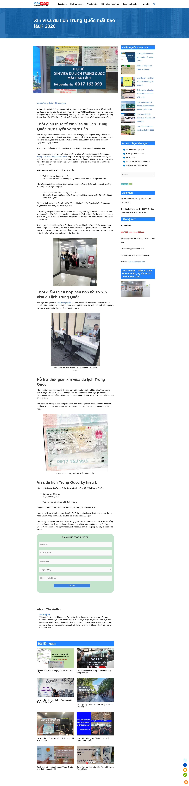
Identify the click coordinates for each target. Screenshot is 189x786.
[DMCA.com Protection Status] (127, 184)
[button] (154, 4)
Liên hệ (146, 4)
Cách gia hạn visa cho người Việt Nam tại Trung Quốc (95, 705)
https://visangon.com (137, 262)
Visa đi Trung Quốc (45, 103)
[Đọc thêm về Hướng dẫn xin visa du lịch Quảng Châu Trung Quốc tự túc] (55, 687)
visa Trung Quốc (64, 303)
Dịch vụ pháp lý (130, 4)
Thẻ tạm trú (92, 4)
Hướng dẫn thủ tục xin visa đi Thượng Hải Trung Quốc (55, 739)
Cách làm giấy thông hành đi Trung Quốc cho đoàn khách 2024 (55, 768)
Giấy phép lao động (110, 4)
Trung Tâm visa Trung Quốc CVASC (52, 157)
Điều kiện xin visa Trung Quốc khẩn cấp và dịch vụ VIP (94, 672)
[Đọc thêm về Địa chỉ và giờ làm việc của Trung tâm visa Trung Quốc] (95, 755)
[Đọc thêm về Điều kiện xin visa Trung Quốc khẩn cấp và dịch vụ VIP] (95, 658)
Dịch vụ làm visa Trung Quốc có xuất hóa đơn (55, 672)
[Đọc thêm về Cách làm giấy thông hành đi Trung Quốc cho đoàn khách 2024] (55, 755)
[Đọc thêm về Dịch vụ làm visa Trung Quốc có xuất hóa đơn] (55, 658)
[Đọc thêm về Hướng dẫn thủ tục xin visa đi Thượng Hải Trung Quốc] (55, 723)
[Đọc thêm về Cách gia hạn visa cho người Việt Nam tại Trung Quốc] (95, 690)
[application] (83, 4)
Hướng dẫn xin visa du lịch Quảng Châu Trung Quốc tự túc (54, 701)
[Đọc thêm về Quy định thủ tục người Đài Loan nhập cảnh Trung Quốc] (95, 723)
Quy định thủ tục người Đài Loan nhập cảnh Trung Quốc (93, 739)
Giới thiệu (62, 4)
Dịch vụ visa (76, 4)
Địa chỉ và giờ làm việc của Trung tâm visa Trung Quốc (95, 768)
